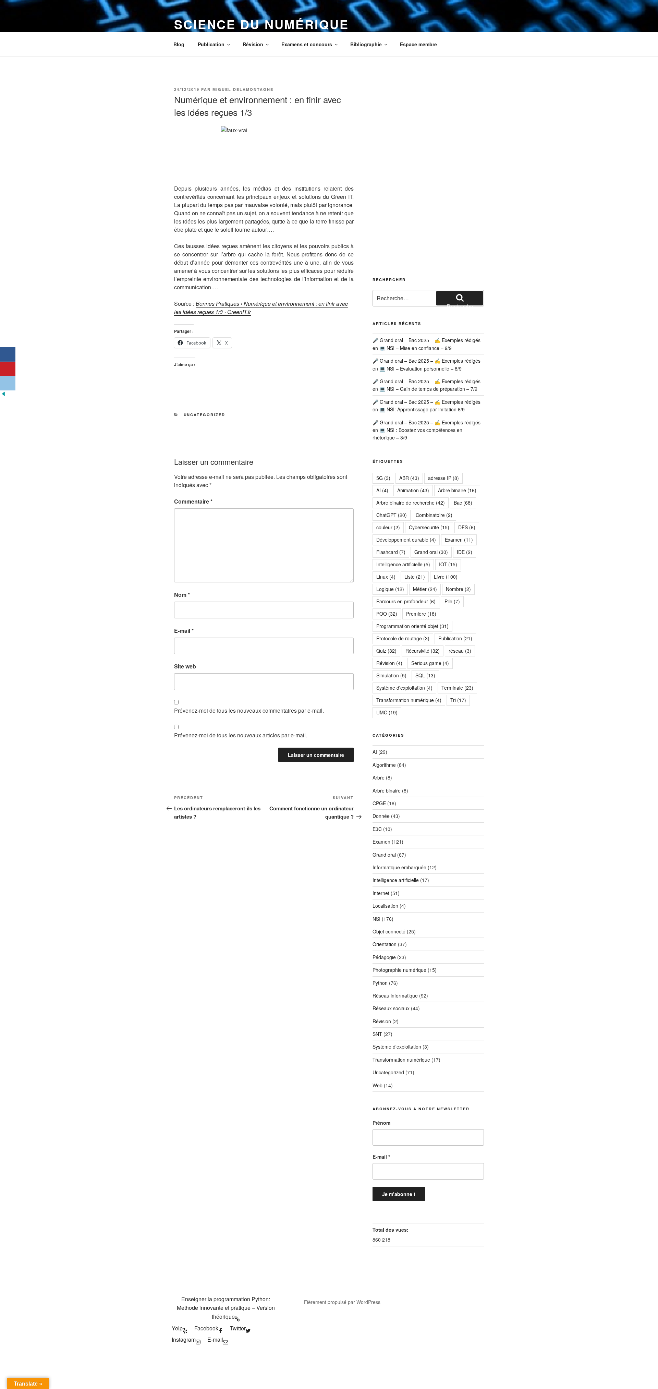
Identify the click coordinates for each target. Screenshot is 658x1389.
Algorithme (384, 764)
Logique (390, 588)
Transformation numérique (408, 700)
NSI (376, 918)
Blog (178, 44)
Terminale (457, 687)
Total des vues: (391, 1229)
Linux (385, 576)
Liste (414, 576)
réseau (460, 650)
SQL (425, 675)
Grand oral (431, 551)
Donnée (381, 815)
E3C (377, 828)
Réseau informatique (395, 995)
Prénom (381, 1122)
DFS (466, 527)
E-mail (184, 631)
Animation (413, 490)
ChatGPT (391, 514)
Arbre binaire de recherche (410, 502)
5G (383, 477)
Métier (425, 588)
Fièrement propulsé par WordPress (342, 1302)
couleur (388, 527)
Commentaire (193, 501)
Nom (182, 595)
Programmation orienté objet (412, 626)
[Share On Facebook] (7, 354)
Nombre (458, 588)
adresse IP (443, 477)
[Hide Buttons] (3, 395)
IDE (464, 551)
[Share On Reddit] (7, 383)
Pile (452, 601)
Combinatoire (434, 514)
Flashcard (390, 551)
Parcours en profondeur (406, 601)
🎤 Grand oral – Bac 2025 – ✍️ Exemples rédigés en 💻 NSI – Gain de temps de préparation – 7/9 (426, 385)
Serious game (430, 663)
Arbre (379, 777)
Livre (446, 576)
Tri (458, 700)
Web (377, 1085)
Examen (459, 539)
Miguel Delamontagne (242, 89)
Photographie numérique (399, 969)
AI (382, 490)
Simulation (391, 675)
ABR (409, 477)
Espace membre (418, 44)
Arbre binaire (457, 490)
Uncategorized (205, 414)
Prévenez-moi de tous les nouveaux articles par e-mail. (240, 735)
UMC (387, 712)
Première (421, 613)
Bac (463, 502)
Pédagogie (384, 957)
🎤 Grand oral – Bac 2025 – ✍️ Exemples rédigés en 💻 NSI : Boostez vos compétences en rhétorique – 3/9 (426, 430)
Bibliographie (366, 44)
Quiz (386, 650)
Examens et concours (306, 44)
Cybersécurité (429, 527)
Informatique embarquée (399, 867)
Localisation (385, 905)
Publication (211, 44)
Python (380, 982)
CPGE (379, 803)
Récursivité (422, 650)
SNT (377, 1033)
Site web (185, 666)
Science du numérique (261, 24)
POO (386, 613)
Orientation (385, 944)
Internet (381, 893)
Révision (253, 44)
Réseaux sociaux (391, 1008)
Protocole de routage (402, 638)
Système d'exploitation (404, 687)
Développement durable (406, 539)
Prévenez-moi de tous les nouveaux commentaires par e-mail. (249, 710)
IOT (448, 564)
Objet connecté (389, 931)
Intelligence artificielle (403, 564)
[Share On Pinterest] (7, 369)
